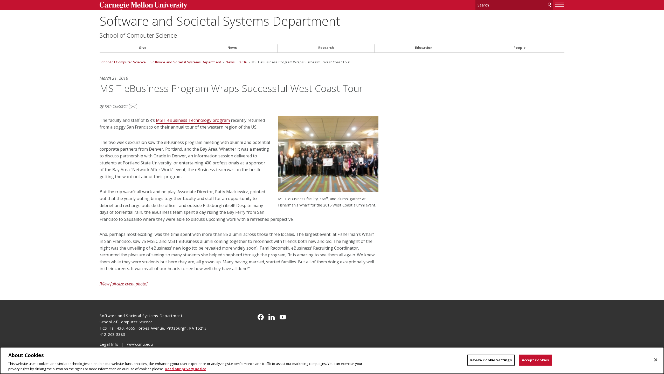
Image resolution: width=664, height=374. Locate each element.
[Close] (655, 360)
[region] (332, 360)
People (519, 47)
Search (549, 5)
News (232, 47)
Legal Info (109, 344)
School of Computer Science (138, 35)
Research (326, 47)
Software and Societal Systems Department (220, 21)
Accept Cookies (535, 360)
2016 (243, 62)
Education (423, 47)
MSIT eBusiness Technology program (193, 120)
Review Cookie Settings (491, 360)
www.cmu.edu (140, 344)
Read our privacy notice (185, 368)
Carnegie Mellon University (153, 6)
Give (142, 47)
